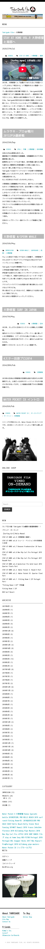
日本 (41, 324)
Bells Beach (17, 824)
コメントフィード (8, 863)
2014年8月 (6, 757)
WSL (11, 841)
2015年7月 (6, 732)
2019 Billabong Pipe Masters (22, 830)
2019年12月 (6, 631)
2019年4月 (6, 638)
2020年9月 (6, 610)
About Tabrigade (8, 917)
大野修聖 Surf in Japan (19, 310)
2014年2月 (6, 775)
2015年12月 (6, 722)
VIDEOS (10, 56)
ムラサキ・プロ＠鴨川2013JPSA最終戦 (18, 133)
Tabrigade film (8, 32)
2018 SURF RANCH (31, 834)
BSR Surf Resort (8, 592)
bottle (5, 817)
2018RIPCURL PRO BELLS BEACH (21, 817)
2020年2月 (6, 627)
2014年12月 (6, 743)
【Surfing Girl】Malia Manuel (13, 533)
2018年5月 (6, 655)
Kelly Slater (28, 824)
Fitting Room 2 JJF (9, 588)
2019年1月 (6, 641)
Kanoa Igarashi (30, 814)
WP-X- (5, 798)
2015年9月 (6, 725)
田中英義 (40, 149)
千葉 (24, 149)
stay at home (24, 56)
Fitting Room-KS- (15, 820)
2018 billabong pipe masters (26, 844)
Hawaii (19, 827)
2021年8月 (6, 606)
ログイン (5, 856)
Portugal (34, 837)
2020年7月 (6, 613)
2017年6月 (6, 680)
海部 (41, 56)
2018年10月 (6, 648)
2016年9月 (6, 694)
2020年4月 (6, 624)
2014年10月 (6, 750)
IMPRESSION (9, 250)
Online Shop (27, 917)
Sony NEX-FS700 (23, 837)
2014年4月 (6, 767)
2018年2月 (6, 666)
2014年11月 (6, 746)
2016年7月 (6, 701)
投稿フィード (7, 860)
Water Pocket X (8, 814)
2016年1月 (6, 718)
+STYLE (20, 834)
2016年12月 (6, 687)
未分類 (4, 805)
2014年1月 (6, 778)
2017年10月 (6, 669)
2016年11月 (6, 690)
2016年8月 (6, 697)
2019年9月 (6, 634)
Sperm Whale (24, 250)
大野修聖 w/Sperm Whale (19, 236)
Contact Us (6, 921)
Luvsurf (5, 933)
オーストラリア (36, 413)
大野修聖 (34, 56)
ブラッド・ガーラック (10, 530)
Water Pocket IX (22, 413)
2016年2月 (6, 715)
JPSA (19, 149)
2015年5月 (6, 739)
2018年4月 (6, 659)
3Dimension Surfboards (10, 935)
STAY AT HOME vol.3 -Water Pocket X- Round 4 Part (21, 570)
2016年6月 (6, 704)
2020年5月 (6, 620)
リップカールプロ (24, 847)
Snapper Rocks (20, 841)
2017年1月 (6, 683)
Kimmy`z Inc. (7, 930)
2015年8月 (6, 729)
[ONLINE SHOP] (19, 484)
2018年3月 (6, 662)
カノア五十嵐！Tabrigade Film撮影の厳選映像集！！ (21, 526)
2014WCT (13, 827)
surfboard (34, 250)
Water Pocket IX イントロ (21, 399)
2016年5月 (6, 708)
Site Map (5, 919)
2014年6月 (6, 760)
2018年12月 (6, 645)
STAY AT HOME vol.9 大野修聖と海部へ (23, 40)
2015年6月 (6, 736)
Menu (4, 24)
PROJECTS (5, 796)
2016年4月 (6, 711)
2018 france (28, 827)
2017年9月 (6, 673)
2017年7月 (6, 676)
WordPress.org (7, 867)
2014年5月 (6, 764)
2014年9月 (6, 753)
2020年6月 (6, 617)
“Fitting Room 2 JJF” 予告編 (13, 585)
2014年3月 (6, 771)
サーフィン (7, 416)
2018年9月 (6, 652)
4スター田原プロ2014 (17, 358)
